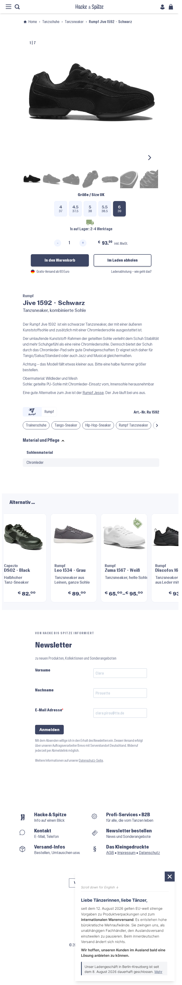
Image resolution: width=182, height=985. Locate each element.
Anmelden (49, 730)
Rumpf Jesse (93, 393)
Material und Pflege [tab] (41, 440)
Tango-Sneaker (66, 425)
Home (32, 22)
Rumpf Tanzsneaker (133, 425)
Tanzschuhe (50, 22)
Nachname (44, 690)
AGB (110, 853)
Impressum (126, 853)
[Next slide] (149, 157)
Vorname (42, 670)
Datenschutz (149, 853)
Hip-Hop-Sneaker (98, 425)
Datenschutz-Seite (91, 760)
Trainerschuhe (36, 425)
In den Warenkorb (60, 260)
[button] (157, 425)
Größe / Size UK (91, 195)
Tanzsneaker (74, 22)
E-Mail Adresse (48, 710)
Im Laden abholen (122, 260)
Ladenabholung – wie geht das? (131, 271)
